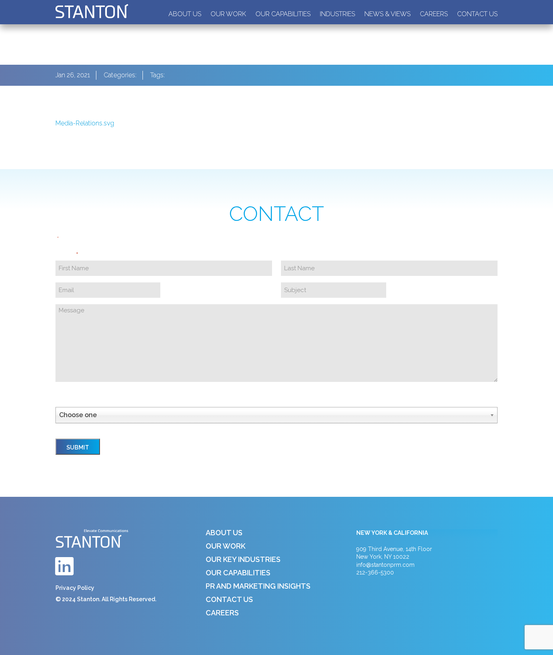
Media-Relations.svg (84, 123)
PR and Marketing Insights (258, 586)
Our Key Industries (243, 559)
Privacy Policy (74, 588)
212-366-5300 (375, 572)
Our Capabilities (283, 14)
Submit (77, 447)
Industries (337, 14)
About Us (184, 14)
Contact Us (477, 14)
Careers (434, 14)
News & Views (387, 14)
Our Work (228, 14)
